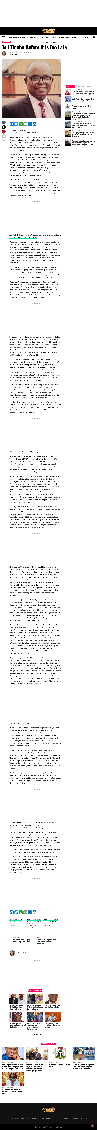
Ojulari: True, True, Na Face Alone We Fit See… (16, 920)
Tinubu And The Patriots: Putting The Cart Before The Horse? (34, 921)
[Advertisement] (48, 13)
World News (44, 42)
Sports (53, 42)
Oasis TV (53, 37)
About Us (49, 1119)
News (47, 37)
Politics (61, 37)
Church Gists (76, 37)
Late (22, 933)
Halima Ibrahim (14, 54)
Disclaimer (65, 1119)
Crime (68, 37)
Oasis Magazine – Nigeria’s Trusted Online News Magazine (26, 37)
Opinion (85, 37)
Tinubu (28, 933)
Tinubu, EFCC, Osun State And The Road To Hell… (50, 920)
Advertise (57, 1119)
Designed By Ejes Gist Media (79, 1119)
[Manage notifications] (92, 1125)
